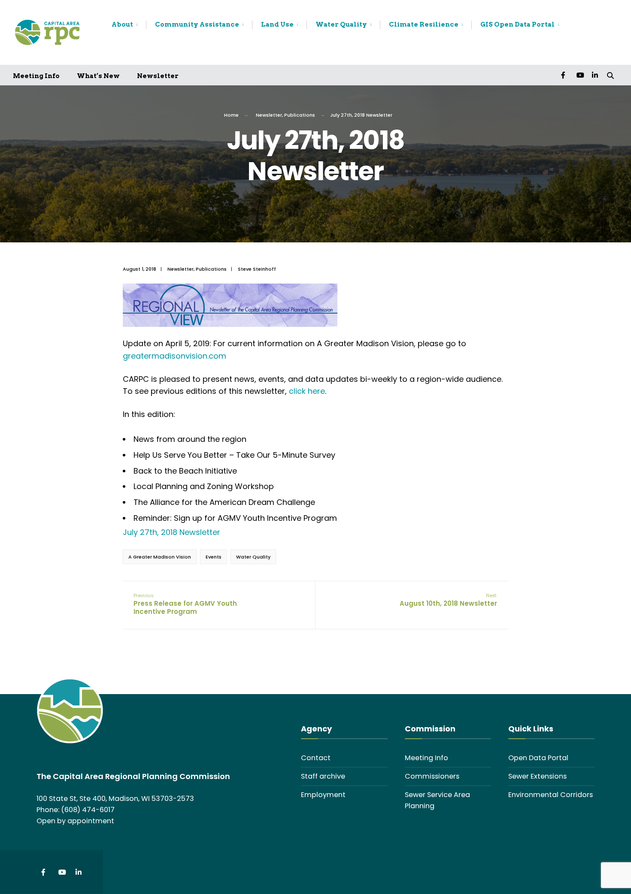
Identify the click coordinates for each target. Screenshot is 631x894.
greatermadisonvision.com (174, 355)
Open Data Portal (538, 758)
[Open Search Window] (610, 74)
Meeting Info (36, 76)
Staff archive (323, 776)
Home (231, 115)
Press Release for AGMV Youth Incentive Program (185, 604)
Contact (316, 758)
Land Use (277, 24)
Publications (299, 115)
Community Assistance (197, 24)
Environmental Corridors (550, 795)
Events (213, 556)
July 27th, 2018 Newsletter (171, 532)
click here (307, 391)
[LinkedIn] (595, 74)
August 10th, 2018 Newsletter (448, 600)
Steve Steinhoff (257, 269)
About (122, 24)
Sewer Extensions (537, 776)
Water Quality (341, 24)
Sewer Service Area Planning (437, 800)
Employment (323, 795)
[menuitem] (129, 25)
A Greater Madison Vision (159, 556)
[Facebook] (564, 74)
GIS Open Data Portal (517, 24)
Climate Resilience (423, 24)
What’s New (98, 76)
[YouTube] (579, 74)
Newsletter (158, 76)
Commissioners (432, 776)
